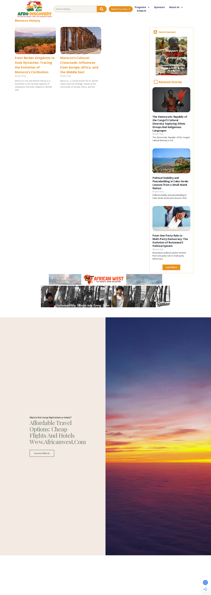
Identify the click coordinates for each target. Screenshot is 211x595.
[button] (171, 267)
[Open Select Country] (129, 9)
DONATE (141, 10)
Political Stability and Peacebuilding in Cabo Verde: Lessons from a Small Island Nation (170, 183)
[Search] (102, 9)
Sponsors (159, 7)
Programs (140, 7)
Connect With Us (42, 453)
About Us (174, 7)
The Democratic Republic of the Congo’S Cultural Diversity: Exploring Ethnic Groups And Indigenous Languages (169, 123)
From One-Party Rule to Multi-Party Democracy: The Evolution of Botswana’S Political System (170, 241)
